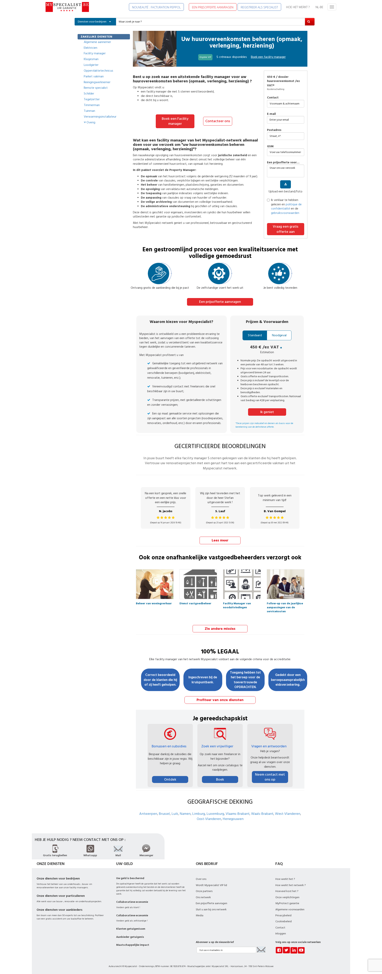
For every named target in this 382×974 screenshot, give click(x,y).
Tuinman (89, 111)
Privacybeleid (283, 915)
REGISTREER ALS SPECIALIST (259, 7)
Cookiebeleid (283, 921)
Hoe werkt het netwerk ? (290, 885)
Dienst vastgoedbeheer (195, 603)
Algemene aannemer (97, 42)
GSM (270, 146)
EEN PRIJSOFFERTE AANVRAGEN (212, 7)
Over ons (201, 879)
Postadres (274, 130)
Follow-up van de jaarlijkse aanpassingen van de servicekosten (285, 604)
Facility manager (95, 53)
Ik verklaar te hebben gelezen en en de (286, 206)
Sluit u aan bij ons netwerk (211, 910)
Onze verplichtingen (287, 897)
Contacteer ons (217, 121)
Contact (273, 98)
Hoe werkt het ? (285, 879)
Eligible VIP (205, 57)
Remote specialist (96, 88)
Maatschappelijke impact (132, 945)
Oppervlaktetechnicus (98, 70)
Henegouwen (233, 818)
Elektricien (90, 48)
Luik (175, 813)
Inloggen (280, 934)
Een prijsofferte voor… (283, 162)
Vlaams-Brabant (237, 813)
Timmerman (92, 105)
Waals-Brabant (262, 813)
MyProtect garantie (287, 903)
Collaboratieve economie (132, 902)
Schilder (89, 93)
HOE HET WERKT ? (298, 7)
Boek (220, 779)
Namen (185, 813)
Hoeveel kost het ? (286, 891)
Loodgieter (91, 65)
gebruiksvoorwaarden (285, 213)
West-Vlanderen (287, 813)
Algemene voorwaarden (289, 910)
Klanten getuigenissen (130, 929)
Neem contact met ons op (270, 777)
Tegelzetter (92, 99)
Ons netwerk (203, 897)
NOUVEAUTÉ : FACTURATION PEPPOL (156, 7)
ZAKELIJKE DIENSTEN (96, 36)
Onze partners (204, 891)
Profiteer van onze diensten (220, 699)
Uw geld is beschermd (130, 878)
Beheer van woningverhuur (154, 603)
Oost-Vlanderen (209, 818)
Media (199, 915)
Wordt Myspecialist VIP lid (211, 885)
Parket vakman (94, 76)
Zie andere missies (220, 628)
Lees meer (220, 540)
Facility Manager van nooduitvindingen (237, 604)
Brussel (164, 813)
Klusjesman (91, 59)
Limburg (198, 813)
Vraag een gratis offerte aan (285, 229)
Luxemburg (215, 813)
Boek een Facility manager (175, 121)
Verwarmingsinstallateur (100, 116)
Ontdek (170, 779)
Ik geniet (267, 411)
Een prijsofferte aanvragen (220, 301)
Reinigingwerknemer (97, 82)
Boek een (268, 57)
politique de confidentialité (286, 206)
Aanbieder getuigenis (130, 937)
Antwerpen (148, 813)
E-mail (271, 114)
